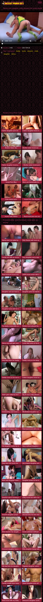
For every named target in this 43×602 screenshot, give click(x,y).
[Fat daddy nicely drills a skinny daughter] (11, 318)
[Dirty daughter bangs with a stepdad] (31, 541)
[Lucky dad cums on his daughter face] (31, 335)
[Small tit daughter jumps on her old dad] (11, 506)
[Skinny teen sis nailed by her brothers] (11, 232)
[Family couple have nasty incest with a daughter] (11, 575)
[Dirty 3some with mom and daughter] (31, 232)
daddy (18, 51)
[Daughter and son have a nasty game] (11, 283)
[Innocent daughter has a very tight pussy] (11, 541)
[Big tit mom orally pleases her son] (31, 386)
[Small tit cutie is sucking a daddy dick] (11, 489)
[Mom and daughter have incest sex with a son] (11, 472)
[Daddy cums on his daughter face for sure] (31, 352)
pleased (30, 51)
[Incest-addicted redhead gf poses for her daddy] (31, 523)
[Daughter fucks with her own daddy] (11, 300)
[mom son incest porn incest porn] (40, 3)
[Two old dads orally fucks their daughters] (31, 300)
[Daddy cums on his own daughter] (11, 369)
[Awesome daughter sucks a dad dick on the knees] (31, 592)
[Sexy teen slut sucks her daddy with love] (11, 455)
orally (36, 51)
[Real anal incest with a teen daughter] (31, 421)
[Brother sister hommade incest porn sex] (12, 3)
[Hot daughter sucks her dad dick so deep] (11, 438)
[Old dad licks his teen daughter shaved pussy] (31, 506)
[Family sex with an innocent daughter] (11, 249)
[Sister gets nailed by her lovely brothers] (11, 386)
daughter (6, 54)
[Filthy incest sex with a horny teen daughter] (31, 489)
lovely (24, 51)
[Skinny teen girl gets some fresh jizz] (11, 335)
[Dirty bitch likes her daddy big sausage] (11, 352)
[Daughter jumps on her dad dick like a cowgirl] (31, 472)
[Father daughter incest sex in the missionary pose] (31, 369)
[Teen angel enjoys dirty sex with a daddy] (11, 421)
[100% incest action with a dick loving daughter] (31, 266)
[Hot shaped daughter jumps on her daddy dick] (31, 455)
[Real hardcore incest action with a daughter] (11, 266)
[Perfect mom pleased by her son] (31, 318)
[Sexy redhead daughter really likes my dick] (31, 438)
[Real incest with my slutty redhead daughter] (11, 592)
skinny (13, 54)
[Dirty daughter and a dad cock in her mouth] (31, 249)
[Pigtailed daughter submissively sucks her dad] (31, 558)
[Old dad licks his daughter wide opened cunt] (11, 558)
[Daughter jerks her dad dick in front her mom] (31, 283)
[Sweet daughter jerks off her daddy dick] (31, 575)
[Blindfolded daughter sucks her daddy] (31, 403)
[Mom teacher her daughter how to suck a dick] (11, 523)
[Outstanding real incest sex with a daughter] (11, 403)
